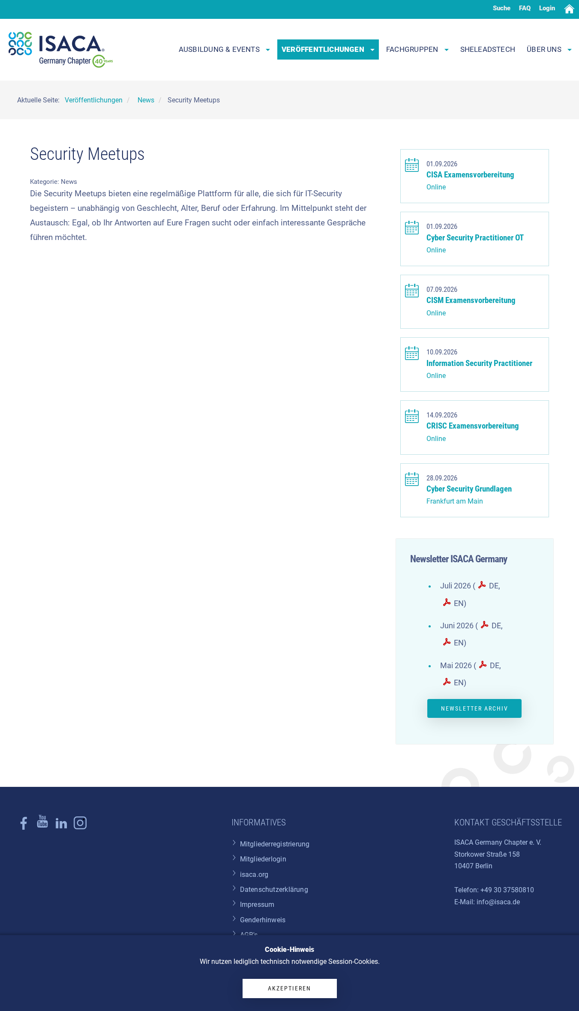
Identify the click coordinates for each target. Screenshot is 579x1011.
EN (459, 603)
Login (547, 8)
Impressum (257, 904)
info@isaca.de (498, 902)
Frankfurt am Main (454, 501)
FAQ (525, 8)
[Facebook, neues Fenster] (23, 827)
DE (493, 586)
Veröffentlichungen (324, 49)
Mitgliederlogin (263, 859)
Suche (501, 8)
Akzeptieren (289, 988)
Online (436, 187)
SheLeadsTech (488, 49)
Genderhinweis (263, 920)
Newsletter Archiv (474, 708)
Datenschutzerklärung (274, 889)
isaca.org (254, 874)
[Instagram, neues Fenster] (42, 827)
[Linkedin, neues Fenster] (61, 827)
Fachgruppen (413, 49)
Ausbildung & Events (220, 49)
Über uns (545, 49)
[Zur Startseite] (61, 50)
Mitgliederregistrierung (275, 844)
